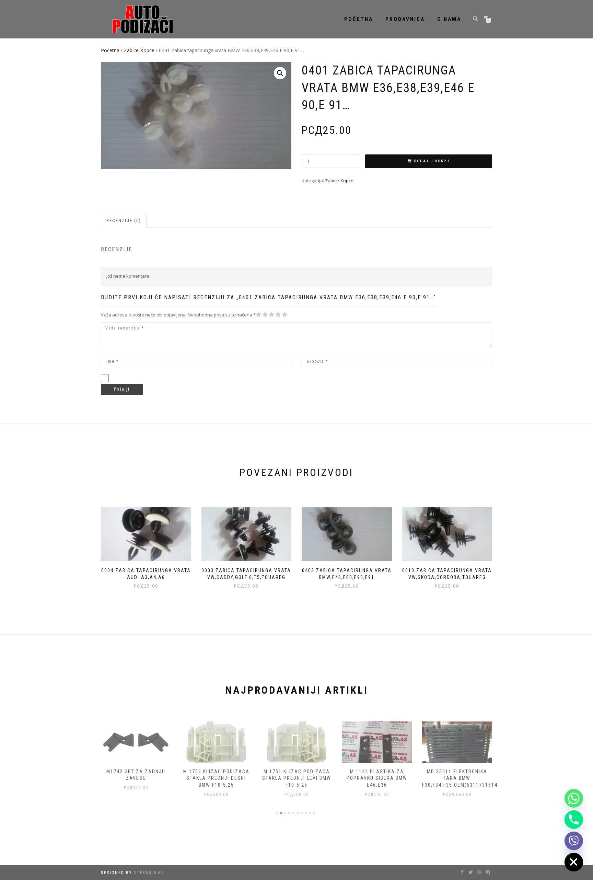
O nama (449, 19)
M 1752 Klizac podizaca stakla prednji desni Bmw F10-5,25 (216, 778)
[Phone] (574, 819)
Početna (358, 19)
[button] (280, 73)
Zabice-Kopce (139, 50)
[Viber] (574, 841)
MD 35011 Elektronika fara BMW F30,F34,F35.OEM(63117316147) (462, 778)
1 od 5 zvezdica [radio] (259, 314)
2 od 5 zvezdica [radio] (262, 314)
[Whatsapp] (574, 798)
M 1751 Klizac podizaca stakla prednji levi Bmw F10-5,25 (296, 778)
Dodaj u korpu (432, 161)
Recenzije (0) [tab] (123, 220)
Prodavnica (405, 19)
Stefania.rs (149, 872)
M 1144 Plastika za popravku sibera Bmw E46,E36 (377, 778)
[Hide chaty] (574, 862)
